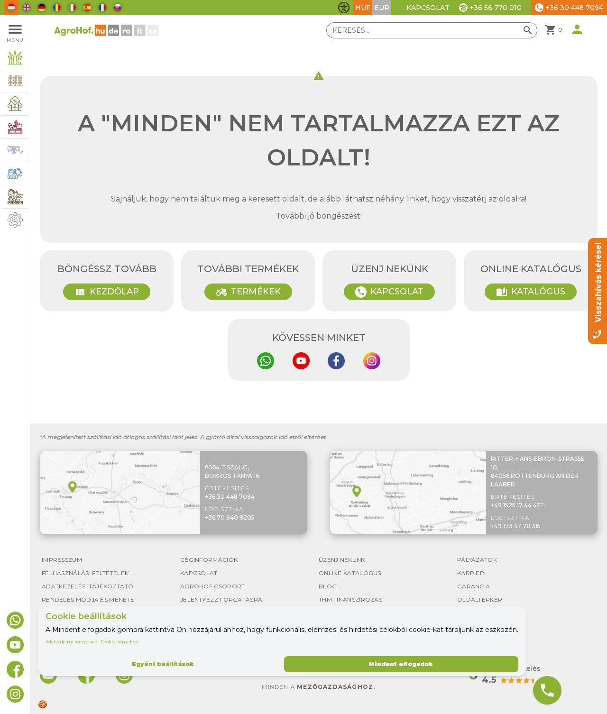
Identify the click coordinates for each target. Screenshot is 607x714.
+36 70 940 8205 (230, 517)
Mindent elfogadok (401, 664)
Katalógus (530, 292)
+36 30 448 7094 (230, 496)
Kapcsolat (428, 7)
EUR (381, 7)
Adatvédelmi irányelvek (71, 641)
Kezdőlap (106, 292)
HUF (362, 7)
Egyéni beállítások (163, 664)
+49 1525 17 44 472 (517, 505)
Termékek (248, 292)
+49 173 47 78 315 (516, 526)
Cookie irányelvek (120, 641)
